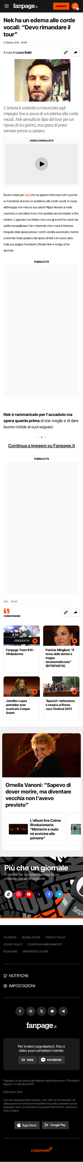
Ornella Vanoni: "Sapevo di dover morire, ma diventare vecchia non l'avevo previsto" (38, 795)
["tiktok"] (8, 894)
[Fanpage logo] (25, 6)
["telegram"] (59, 894)
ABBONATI (61, 6)
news (14, 601)
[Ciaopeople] (41, 1150)
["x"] (39, 894)
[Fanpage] (41, 1025)
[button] (75, 52)
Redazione (10, 951)
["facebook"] (49, 894)
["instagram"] (19, 894)
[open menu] (5, 6)
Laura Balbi (23, 52)
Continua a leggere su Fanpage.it (41, 445)
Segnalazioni (31, 937)
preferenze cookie (35, 951)
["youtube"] (29, 894)
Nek (27, 195)
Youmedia (10, 937)
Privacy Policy (56, 937)
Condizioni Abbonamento (45, 944)
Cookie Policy (12, 944)
